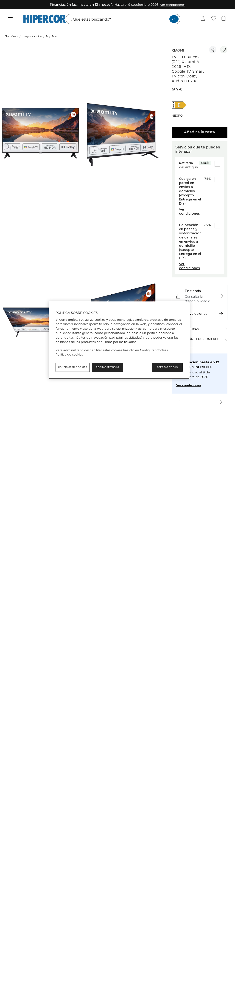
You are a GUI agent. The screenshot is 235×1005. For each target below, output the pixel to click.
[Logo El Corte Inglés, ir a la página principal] (44, 19)
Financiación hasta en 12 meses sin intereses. (197, 364)
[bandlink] (172, 4)
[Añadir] (223, 49)
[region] (119, 340)
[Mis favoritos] (214, 19)
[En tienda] (221, 296)
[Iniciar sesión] (204, 19)
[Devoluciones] (221, 313)
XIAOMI (178, 50)
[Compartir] (212, 49)
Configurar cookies (72, 367)
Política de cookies (69, 354)
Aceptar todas (167, 367)
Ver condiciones (188, 385)
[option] (41, 135)
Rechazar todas (107, 367)
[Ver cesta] (224, 19)
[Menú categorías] (10, 19)
